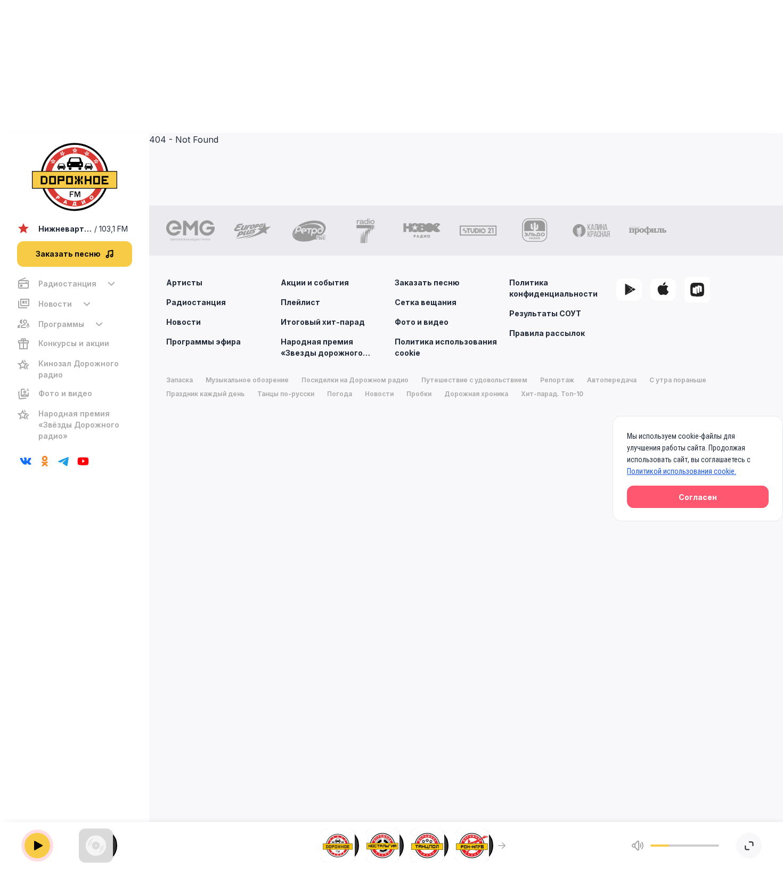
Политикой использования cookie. (681, 471)
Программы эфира (203, 341)
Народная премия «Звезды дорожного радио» (322, 347)
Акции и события (315, 282)
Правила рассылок (547, 333)
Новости (183, 321)
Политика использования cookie (446, 347)
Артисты (184, 282)
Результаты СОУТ (545, 313)
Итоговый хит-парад (323, 321)
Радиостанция (196, 302)
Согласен (698, 497)
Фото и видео (421, 321)
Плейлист (300, 302)
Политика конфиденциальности (553, 288)
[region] (74, 359)
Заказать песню (427, 282)
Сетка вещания (425, 302)
